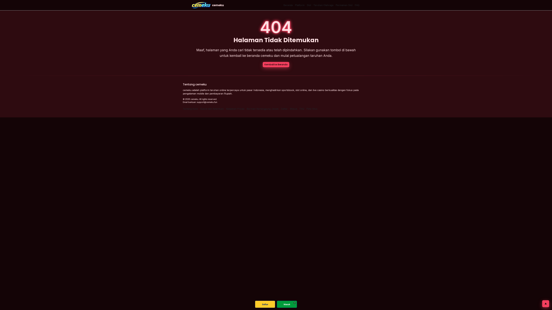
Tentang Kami (190, 108)
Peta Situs (311, 108)
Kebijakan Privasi (235, 108)
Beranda (288, 5)
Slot (309, 5)
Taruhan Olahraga (323, 5)
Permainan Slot (344, 5)
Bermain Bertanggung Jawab (263, 108)
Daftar (284, 108)
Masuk (293, 108)
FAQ (357, 5)
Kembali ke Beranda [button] (275, 64)
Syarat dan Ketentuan (212, 108)
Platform (299, 5)
